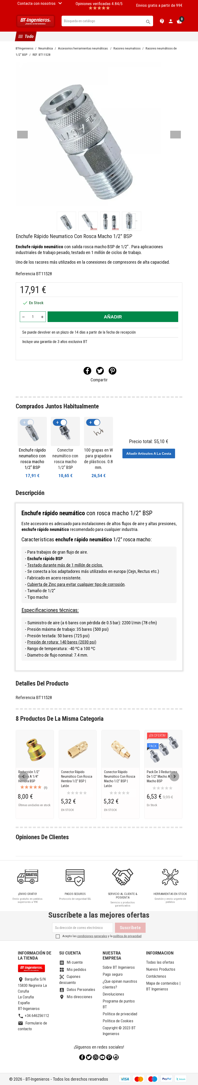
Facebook (82, 1057)
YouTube (102, 1057)
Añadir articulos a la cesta (148, 453)
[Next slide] (174, 776)
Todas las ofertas (160, 962)
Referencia (25, 273)
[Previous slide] (23, 776)
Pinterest (112, 371)
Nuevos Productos (160, 969)
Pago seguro (113, 974)
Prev (22, 134)
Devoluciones (113, 994)
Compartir (87, 371)
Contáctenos (156, 976)
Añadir (113, 316)
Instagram (116, 1057)
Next (175, 134)
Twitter (89, 1057)
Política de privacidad (120, 1013)
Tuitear (100, 371)
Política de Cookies (118, 1020)
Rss (96, 1057)
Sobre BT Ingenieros (119, 967)
